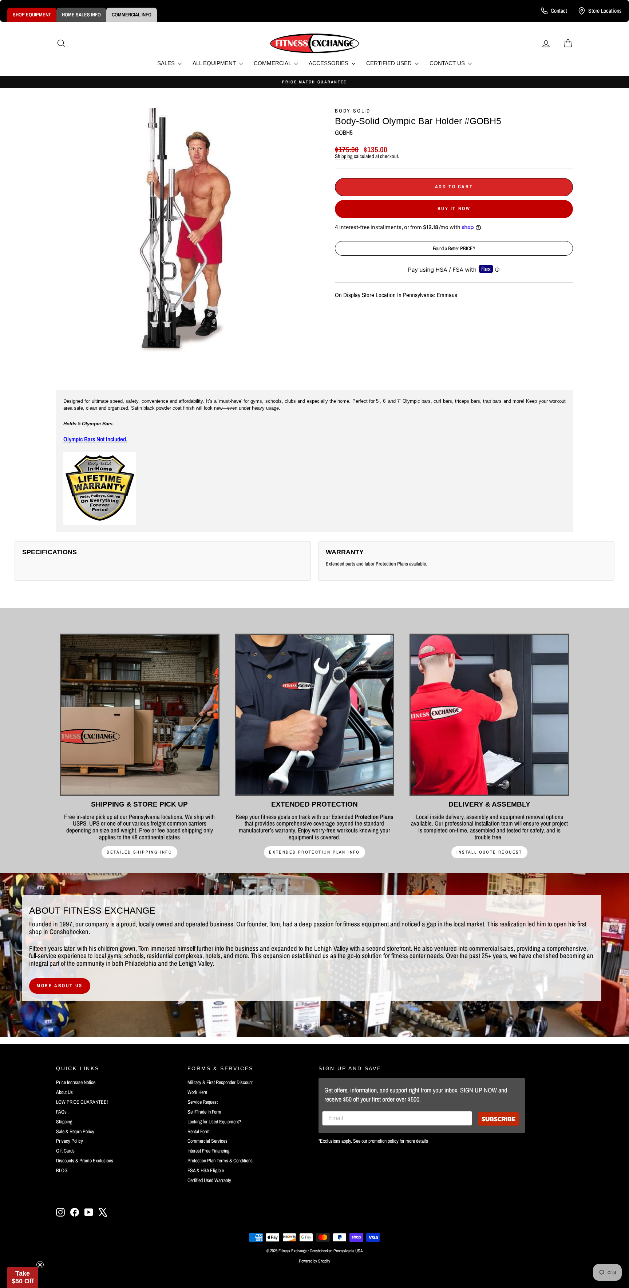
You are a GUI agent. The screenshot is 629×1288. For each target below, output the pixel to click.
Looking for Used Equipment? (214, 1121)
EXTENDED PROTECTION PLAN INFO (314, 852)
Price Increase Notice (75, 1082)
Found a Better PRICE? (454, 248)
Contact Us (448, 63)
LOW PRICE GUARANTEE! (82, 1102)
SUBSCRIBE (498, 1119)
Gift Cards (65, 1150)
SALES (166, 63)
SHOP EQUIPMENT (32, 14)
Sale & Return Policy (75, 1131)
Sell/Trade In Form (204, 1111)
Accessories (329, 63)
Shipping (344, 156)
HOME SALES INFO (81, 14)
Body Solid (353, 110)
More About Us (60, 985)
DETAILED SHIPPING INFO (139, 852)
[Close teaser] (40, 1264)
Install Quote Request (489, 852)
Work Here (197, 1092)
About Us (64, 1092)
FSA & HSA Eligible (205, 1170)
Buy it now (454, 208)
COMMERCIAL (273, 63)
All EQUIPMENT (215, 63)
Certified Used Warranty (209, 1180)
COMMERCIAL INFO (131, 14)
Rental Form (198, 1131)
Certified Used (389, 63)
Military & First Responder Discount (220, 1082)
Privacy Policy (69, 1141)
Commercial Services (207, 1141)
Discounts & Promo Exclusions (84, 1160)
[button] (22, 1277)
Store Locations (605, 11)
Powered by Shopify (314, 1261)
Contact (559, 11)
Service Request (202, 1102)
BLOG (62, 1170)
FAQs (61, 1111)
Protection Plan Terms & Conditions (220, 1160)
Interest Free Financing (208, 1150)
